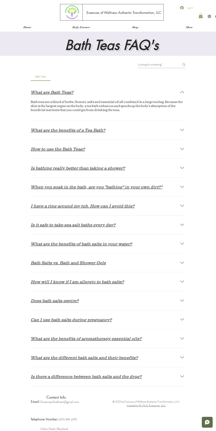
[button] (201, 15)
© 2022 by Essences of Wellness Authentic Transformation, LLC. (146, 402)
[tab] (40, 76)
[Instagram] (209, 16)
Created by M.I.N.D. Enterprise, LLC (146, 405)
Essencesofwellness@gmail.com (59, 402)
